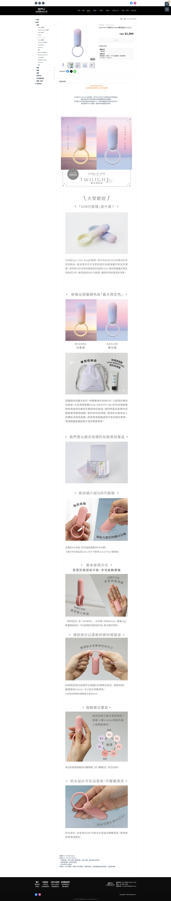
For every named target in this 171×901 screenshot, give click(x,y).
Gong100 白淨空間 (42, 42)
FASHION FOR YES (42, 55)
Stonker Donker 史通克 (43, 30)
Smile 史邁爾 (41, 27)
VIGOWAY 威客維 (42, 52)
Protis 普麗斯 (41, 40)
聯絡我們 (37, 884)
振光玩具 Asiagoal (42, 60)
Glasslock (40, 47)
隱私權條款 (65, 886)
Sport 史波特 (41, 32)
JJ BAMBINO (41, 57)
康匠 (39, 65)
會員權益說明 (65, 882)
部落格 (37, 886)
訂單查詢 (45, 884)
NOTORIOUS (41, 45)
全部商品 (45, 882)
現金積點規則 (65, 884)
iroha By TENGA (42, 37)
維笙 (39, 50)
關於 (37, 882)
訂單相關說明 (45, 886)
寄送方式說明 (55, 884)
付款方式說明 (55, 882)
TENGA (40, 35)
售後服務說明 (55, 886)
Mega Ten (40, 62)
